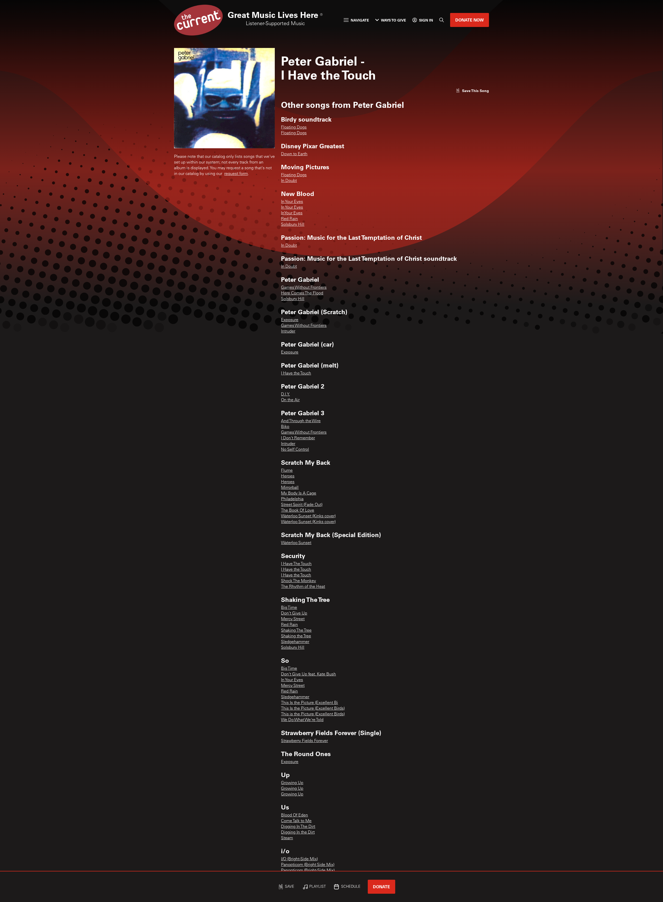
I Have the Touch (296, 373)
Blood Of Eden (294, 815)
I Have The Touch (296, 564)
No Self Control (295, 450)
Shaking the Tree (296, 636)
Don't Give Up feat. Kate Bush (308, 674)
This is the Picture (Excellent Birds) (313, 714)
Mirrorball (290, 488)
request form (236, 174)
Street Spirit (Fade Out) (301, 505)
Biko (285, 427)
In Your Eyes (292, 202)
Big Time (289, 608)
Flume (287, 471)
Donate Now (469, 20)
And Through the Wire (301, 421)
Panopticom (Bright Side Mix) (307, 865)
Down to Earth (294, 154)
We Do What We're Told (302, 720)
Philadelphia (292, 499)
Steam (287, 838)
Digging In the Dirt (298, 832)
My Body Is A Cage (298, 493)
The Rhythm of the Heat (303, 587)
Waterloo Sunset (296, 543)
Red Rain (289, 219)
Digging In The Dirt (298, 827)
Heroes (287, 476)
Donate (381, 886)
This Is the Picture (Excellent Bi (309, 703)
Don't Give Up (294, 613)
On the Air (290, 400)
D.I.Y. (285, 394)
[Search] (441, 20)
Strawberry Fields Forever (304, 741)
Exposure (289, 320)
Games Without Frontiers (304, 288)
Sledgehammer (295, 642)
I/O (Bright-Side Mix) (299, 859)
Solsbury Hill (292, 225)
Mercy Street (293, 619)
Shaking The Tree (296, 631)
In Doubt (289, 181)
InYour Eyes (291, 213)
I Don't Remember (298, 438)
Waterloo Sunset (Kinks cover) (308, 516)
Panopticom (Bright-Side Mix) (308, 871)
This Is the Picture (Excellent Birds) (313, 709)
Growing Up (292, 783)
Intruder (288, 331)
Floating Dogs (294, 127)
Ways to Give (393, 20)
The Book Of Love (297, 511)
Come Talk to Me (296, 821)
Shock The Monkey (298, 581)
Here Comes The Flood (302, 293)
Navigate (360, 20)
